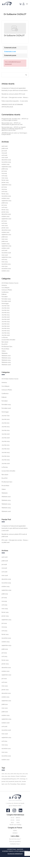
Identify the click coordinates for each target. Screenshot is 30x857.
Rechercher (26, 74)
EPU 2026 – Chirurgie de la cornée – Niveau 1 (15, 97)
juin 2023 (4, 205)
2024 (6, 776)
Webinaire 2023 (6, 358)
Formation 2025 (6, 299)
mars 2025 (5, 178)
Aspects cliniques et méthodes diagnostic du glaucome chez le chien (14, 128)
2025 (9, 776)
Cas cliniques (5, 287)
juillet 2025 (5, 169)
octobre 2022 (5, 216)
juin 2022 (4, 221)
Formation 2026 (6, 301)
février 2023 (5, 209)
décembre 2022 (6, 214)
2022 (26, 773)
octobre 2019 (5, 243)
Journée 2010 (6, 308)
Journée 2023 (6, 328)
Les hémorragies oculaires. (10, 120)
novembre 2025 (6, 162)
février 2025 (5, 180)
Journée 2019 (6, 321)
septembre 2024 (6, 184)
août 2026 (5, 146)
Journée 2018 (6, 319)
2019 (17, 773)
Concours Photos (7, 290)
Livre (6, 784)
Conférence (5, 292)
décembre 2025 (6, 160)
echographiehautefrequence (9, 778)
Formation (5, 296)
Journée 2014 (6, 315)
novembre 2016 (6, 252)
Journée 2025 (6, 333)
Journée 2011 (5, 310)
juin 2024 (4, 187)
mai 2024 (4, 189)
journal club (18, 781)
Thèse (18, 784)
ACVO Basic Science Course (10, 283)
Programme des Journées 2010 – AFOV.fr (14, 118)
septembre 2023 (6, 200)
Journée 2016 (6, 317)
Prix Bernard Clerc (7, 346)
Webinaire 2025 (6, 362)
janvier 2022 (5, 228)
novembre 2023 (6, 196)
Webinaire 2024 (6, 360)
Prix (9, 784)
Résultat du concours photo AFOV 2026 (13, 94)
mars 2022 (5, 225)
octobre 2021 (5, 232)
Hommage (22, 778)
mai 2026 (4, 153)
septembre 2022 (6, 218)
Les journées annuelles (8, 339)
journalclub (11, 781)
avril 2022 (4, 223)
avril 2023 (4, 207)
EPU (18, 778)
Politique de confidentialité (15, 853)
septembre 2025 (6, 166)
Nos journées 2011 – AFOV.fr (10, 123)
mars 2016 (5, 255)
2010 (3, 773)
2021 (23, 773)
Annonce (4, 285)
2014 (8, 773)
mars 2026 (5, 157)
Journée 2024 (6, 330)
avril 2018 (4, 250)
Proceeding (13, 784)
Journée (24, 781)
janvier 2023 (5, 212)
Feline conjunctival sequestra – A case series (15, 101)
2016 (11, 773)
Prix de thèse (5, 349)
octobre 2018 (5, 248)
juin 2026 (4, 150)
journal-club (5, 781)
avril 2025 (4, 175)
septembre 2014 (6, 257)
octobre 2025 (5, 164)
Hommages (5, 303)
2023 (3, 776)
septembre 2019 (6, 246)
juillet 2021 (5, 237)
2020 (20, 773)
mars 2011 (5, 266)
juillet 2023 (5, 203)
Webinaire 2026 (6, 364)
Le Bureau (5, 337)
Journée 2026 (6, 335)
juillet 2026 (5, 148)
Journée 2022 (6, 326)
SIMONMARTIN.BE (24, 851)
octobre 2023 (5, 198)
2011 (6, 773)
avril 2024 (4, 191)
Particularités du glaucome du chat (12, 124)
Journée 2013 (6, 312)
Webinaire (5, 353)
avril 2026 (4, 155)
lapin (3, 784)
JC (26, 778)
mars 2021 (5, 239)
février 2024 (5, 194)
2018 (14, 773)
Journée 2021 (5, 324)
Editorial (4, 294)
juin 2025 (4, 171)
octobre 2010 (5, 271)
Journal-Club (5, 305)
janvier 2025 (5, 182)
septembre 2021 (6, 234)
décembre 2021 (6, 230)
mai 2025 (4, 173)
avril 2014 (4, 259)
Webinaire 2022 (6, 355)
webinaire (23, 784)
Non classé (5, 342)
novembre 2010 (6, 268)
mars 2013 (5, 262)
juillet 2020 (5, 241)
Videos (4, 351)
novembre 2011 (6, 264)
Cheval (17, 776)
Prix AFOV (5, 344)
